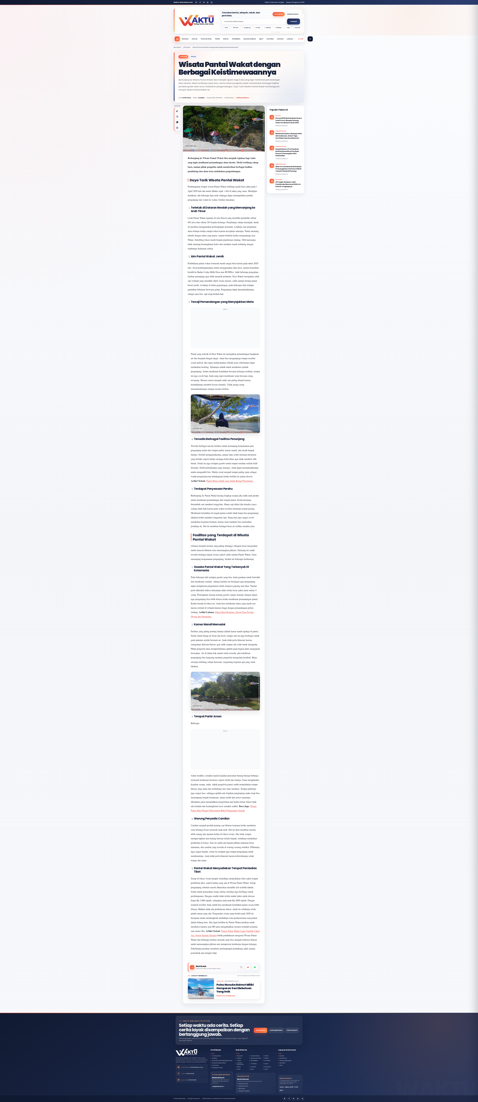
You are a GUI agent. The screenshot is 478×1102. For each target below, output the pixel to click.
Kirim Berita (278, 14)
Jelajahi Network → (218, 1086)
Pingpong (247, 27)
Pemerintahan (206, 39)
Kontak (282, 1056)
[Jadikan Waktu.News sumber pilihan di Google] (248, 967)
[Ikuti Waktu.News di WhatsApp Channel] (255, 967)
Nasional (185, 39)
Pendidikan (236, 39)
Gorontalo (242, 1088)
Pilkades (279, 27)
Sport (261, 39)
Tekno (239, 1060)
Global (266, 1058)
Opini (238, 1069)
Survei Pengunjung (285, 1060)
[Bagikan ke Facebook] (177, 110)
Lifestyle (280, 39)
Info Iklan (282, 1063)
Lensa (266, 1069)
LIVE (301, 39)
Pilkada (268, 27)
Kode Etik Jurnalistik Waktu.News (222, 1060)
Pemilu (258, 27)
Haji (288, 27)
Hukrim (226, 39)
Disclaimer (215, 1065)
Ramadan (298, 27)
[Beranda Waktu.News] (196, 20)
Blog (252, 1069)
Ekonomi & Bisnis (250, 39)
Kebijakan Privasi (217, 1067)
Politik (217, 39)
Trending (254, 1063)
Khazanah (267, 1067)
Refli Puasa (186, 98)
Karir (281, 1065)
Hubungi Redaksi (276, 1030)
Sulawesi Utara (243, 1086)
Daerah (194, 39)
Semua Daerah (243, 1083)
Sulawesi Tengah (244, 1091)
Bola (226, 27)
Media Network (292, 14)
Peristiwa (270, 39)
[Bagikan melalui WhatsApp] (177, 122)
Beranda (177, 47)
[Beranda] (177, 38)
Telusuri (293, 21)
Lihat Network (292, 1030)
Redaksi (214, 1058)
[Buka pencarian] (310, 38)
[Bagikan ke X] (177, 116)
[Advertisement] (225, 328)
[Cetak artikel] (177, 127)
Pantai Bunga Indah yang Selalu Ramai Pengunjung (229, 480)
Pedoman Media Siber (219, 1063)
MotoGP (236, 27)
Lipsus (266, 1063)
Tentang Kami (216, 1056)
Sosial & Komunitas (240, 1063)
